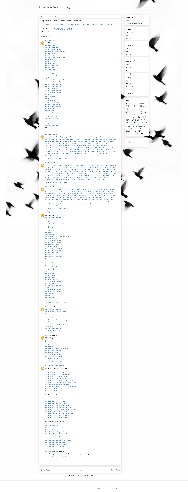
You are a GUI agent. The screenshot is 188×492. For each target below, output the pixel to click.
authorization (140, 103)
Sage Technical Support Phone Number (59, 436)
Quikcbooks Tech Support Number (57, 376)
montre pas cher (96, 189)
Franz (129, 20)
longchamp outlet (66, 137)
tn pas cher (55, 177)
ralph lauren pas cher (92, 171)
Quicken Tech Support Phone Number (58, 407)
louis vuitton (70, 139)
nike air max (97, 139)
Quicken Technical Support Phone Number (60, 409)
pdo (143, 114)
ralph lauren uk (92, 179)
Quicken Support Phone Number (56, 401)
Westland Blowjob (51, 451)
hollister (87, 173)
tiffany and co (103, 137)
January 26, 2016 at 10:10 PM (56, 302)
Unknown (48, 307)
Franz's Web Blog (54, 7)
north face (55, 167)
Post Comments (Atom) (86, 475)
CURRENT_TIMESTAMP (131, 106)
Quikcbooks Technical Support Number (59, 378)
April (127, 38)
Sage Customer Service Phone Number (58, 440)
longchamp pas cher (96, 167)
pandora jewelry (51, 193)
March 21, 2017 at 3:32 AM (54, 331)
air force (100, 165)
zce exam (133, 128)
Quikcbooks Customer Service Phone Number (61, 386)
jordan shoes (108, 139)
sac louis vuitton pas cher (103, 191)
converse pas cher (77, 179)
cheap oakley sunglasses (96, 145)
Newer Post (45, 470)
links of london (57, 202)
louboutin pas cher (91, 177)
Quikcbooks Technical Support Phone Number (61, 382)
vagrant (128, 126)
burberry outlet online (68, 143)
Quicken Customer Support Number (57, 417)
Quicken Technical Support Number (57, 405)
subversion (129, 122)
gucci (74, 202)
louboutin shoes (84, 147)
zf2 (138, 133)
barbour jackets (82, 199)
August (128, 51)
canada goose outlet (84, 202)
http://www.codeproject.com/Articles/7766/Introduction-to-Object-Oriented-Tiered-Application (76, 24)
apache (128, 103)
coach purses (69, 175)
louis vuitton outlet (73, 149)
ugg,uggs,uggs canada (53, 195)
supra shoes (87, 191)
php (138, 117)
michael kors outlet (69, 141)
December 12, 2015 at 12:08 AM (56, 158)
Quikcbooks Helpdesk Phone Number (57, 384)
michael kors (99, 143)
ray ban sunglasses (89, 137)
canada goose (108, 193)
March (127, 80)
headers (145, 108)
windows (140, 126)
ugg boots (73, 147)
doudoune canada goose (94, 197)
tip (146, 122)
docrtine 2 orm (143, 106)
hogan (47, 177)
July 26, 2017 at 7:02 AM (54, 447)
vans (105, 189)
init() (136, 109)
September (129, 48)
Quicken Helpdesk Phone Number (56, 411)
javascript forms (133, 111)
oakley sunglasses (61, 147)
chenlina (48, 40)
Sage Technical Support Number (56, 432)
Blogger (116, 488)
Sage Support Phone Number (55, 427)
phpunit (128, 119)
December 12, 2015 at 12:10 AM (56, 182)
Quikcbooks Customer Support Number (58, 391)
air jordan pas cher (52, 165)
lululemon (87, 175)
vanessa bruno (104, 177)
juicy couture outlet (105, 204)
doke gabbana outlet (81, 195)
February (129, 32)
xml (146, 126)
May (127, 74)
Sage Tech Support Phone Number (57, 434)
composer (128, 105)
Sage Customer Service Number (56, 442)
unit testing (141, 124)
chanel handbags (97, 149)
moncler (48, 189)
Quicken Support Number (53, 399)
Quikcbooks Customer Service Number (58, 389)
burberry (77, 137)
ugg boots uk (80, 204)
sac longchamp (82, 167)
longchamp (58, 145)
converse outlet (68, 199)
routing (143, 119)
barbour (99, 193)
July (127, 54)
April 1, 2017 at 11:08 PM (54, 361)
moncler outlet (57, 189)
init (130, 109)
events (138, 108)
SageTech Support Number (54, 430)
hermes (90, 169)
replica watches (57, 139)
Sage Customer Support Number (56, 444)
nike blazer (82, 169)
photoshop (128, 117)
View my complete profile (134, 23)
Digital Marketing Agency (54, 365)
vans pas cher (107, 171)
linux (128, 113)
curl (141, 105)
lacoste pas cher (109, 175)
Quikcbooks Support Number (55, 372)
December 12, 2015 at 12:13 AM (56, 208)
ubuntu (132, 124)
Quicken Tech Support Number (55, 403)
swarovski (62, 193)
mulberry (108, 167)
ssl (144, 120)
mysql (142, 113)
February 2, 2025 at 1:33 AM (55, 457)
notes (128, 115)
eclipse (131, 108)
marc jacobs (69, 189)
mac (136, 113)
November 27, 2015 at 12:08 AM (56, 130)
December (129, 90)
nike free (86, 149)
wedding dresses (59, 206)
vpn (134, 126)
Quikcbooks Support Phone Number (57, 374)
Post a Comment (48, 461)
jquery (143, 111)
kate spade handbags (62, 179)
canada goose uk (68, 204)
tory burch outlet (52, 137)
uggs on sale (71, 153)
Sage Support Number (52, 425)
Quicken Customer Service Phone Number (59, 413)
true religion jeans (87, 165)
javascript (144, 109)
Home (80, 470)
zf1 (133, 133)
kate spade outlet (58, 153)
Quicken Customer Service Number (57, 415)
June (127, 71)
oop (48, 31)
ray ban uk (66, 165)
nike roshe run (57, 175)
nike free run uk (59, 169)
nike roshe (75, 165)
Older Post (115, 470)
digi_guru (99, 488)
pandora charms (64, 191)
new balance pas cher (68, 167)
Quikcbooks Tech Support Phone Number (59, 380)
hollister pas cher (59, 171)
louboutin (91, 153)
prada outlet (68, 145)
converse (94, 195)
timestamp (139, 122)
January (128, 42)
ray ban (111, 189)
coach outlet (72, 169)
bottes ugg (91, 193)
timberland (49, 179)
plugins (135, 119)
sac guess (64, 177)
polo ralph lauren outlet (54, 149)
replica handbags (76, 177)
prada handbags (79, 145)
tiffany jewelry (84, 141)
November (129, 35)
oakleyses (48, 134)
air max (48, 171)
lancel (112, 195)
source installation (132, 120)
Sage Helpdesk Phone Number (55, 438)
